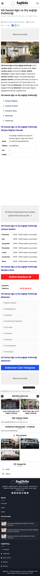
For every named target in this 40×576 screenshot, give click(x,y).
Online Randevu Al (20, 276)
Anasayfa (3, 16)
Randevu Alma (11, 16)
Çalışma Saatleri (11, 106)
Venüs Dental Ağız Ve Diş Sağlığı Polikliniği (11, 412)
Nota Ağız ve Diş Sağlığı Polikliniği (27, 441)
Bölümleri (9, 116)
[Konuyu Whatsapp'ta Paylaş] (18, 25)
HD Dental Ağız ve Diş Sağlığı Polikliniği (19, 391)
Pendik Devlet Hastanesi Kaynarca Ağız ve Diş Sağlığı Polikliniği (9, 451)
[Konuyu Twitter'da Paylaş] (15, 25)
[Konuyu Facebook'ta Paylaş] (12, 25)
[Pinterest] (25, 493)
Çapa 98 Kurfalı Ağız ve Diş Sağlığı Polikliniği (9, 440)
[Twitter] (15, 493)
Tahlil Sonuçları (19, 22)
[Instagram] (17, 493)
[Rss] (28, 493)
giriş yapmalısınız (22, 422)
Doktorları (9, 121)
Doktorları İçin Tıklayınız (20, 367)
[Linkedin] (20, 493)
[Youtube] (22, 493)
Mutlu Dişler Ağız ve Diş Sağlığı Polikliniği (31, 412)
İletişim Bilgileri (11, 101)
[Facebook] (12, 493)
